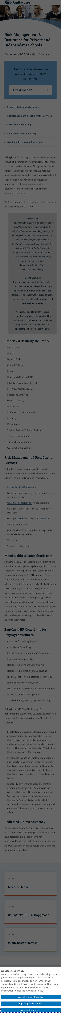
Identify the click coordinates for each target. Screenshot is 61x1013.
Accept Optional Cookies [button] (30, 997)
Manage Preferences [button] (31, 1010)
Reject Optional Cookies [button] (31, 1003)
